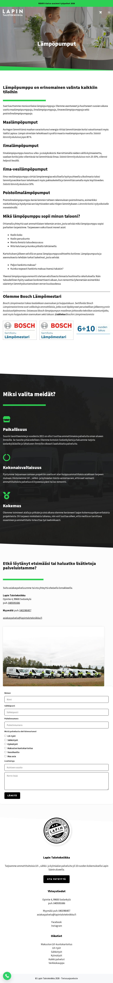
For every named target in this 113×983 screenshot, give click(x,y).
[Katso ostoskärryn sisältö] (100, 13)
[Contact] (7, 976)
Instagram (56, 925)
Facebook (56, 922)
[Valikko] (109, 13)
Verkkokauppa (56, 963)
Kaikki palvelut (57, 959)
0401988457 (25, 610)
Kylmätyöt (56, 955)
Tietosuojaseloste (69, 978)
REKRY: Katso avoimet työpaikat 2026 (56, 3)
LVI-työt (56, 948)
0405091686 (14, 603)
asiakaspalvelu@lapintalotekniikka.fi (22, 618)
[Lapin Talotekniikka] (12, 13)
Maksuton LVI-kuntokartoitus (56, 944)
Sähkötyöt (56, 951)
